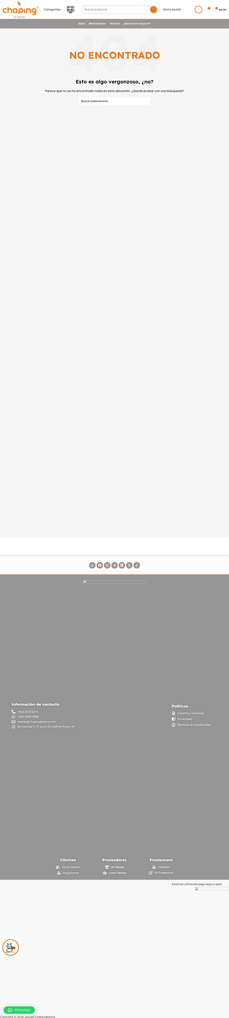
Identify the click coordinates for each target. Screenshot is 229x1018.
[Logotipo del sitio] (20, 9)
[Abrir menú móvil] (70, 9)
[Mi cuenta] (198, 9)
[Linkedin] (122, 565)
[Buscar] (153, 9)
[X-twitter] (129, 565)
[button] (19, 1010)
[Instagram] (107, 565)
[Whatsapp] (92, 565)
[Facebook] (99, 565)
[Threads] (114, 565)
